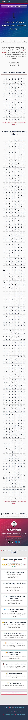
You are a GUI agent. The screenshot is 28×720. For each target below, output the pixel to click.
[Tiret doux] (18, 155)
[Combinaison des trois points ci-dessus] (21, 305)
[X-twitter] (9, 542)
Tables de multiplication (14, 673)
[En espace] (18, 287)
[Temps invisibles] (12, 305)
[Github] (12, 542)
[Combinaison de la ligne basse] (18, 232)
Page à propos (8, 539)
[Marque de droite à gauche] (7, 293)
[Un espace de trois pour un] (24, 287)
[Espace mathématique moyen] (4, 305)
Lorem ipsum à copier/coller (14, 643)
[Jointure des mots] (7, 305)
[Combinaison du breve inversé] (15, 232)
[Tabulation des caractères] (4, 140)
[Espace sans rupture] (4, 152)
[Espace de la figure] (7, 290)
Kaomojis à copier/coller (14, 572)
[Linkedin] (16, 542)
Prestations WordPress (17, 539)
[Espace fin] (12, 290)
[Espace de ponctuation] (10, 290)
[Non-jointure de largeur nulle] (21, 290)
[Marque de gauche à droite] (4, 293)
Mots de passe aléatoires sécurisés (14, 622)
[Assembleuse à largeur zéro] (24, 290)
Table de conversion (14, 683)
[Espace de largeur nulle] (18, 290)
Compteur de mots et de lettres (14, 633)
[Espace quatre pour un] (4, 290)
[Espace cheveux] (15, 290)
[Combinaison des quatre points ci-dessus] (24, 305)
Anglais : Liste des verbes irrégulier (14, 664)
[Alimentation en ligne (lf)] (7, 140)
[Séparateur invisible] (15, 305)
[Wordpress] (19, 542)
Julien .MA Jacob (14, 529)
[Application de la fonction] (10, 305)
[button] (26, 2)
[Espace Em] (21, 287)
